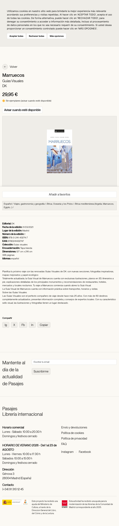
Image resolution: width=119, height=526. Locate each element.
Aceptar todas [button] (16, 36)
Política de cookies (72, 433)
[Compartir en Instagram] (6, 324)
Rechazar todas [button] (36, 36)
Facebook (85, 452)
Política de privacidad (74, 438)
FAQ (64, 444)
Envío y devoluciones (74, 427)
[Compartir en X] (15, 324)
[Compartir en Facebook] (24, 324)
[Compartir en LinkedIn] (33, 324)
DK (4, 86)
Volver (13, 66)
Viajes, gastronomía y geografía (29, 203)
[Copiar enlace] (44, 324)
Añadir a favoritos (59, 194)
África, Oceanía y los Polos (60, 203)
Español (8, 203)
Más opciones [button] (57, 36)
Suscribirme (41, 371)
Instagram (67, 452)
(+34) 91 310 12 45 (13, 489)
